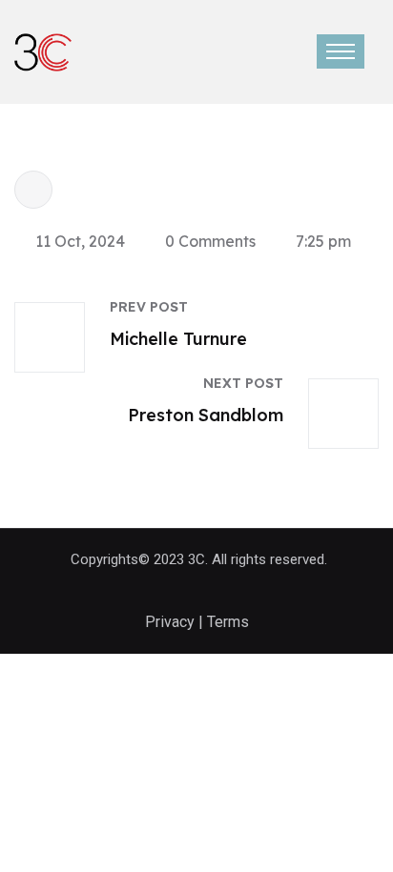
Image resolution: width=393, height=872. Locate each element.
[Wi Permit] (43, 50)
